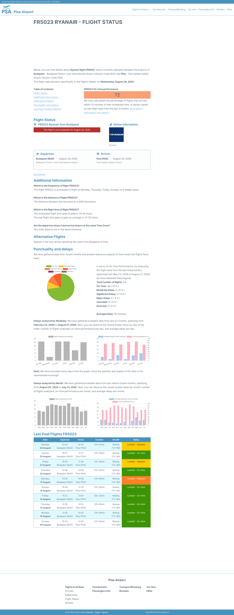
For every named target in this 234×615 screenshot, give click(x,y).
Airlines (69, 602)
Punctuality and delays (46, 105)
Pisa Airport (24, 12)
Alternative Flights (44, 101)
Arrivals (69, 590)
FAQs (229, 9)
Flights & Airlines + (141, 9)
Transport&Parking (177, 9)
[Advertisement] (117, 48)
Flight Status (41, 93)
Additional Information (46, 97)
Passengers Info (206, 9)
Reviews (221, 9)
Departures (71, 594)
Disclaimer (89, 612)
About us (105, 612)
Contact (97, 612)
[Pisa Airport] (6, 9)
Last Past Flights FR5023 (47, 109)
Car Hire (192, 9)
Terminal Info (159, 9)
